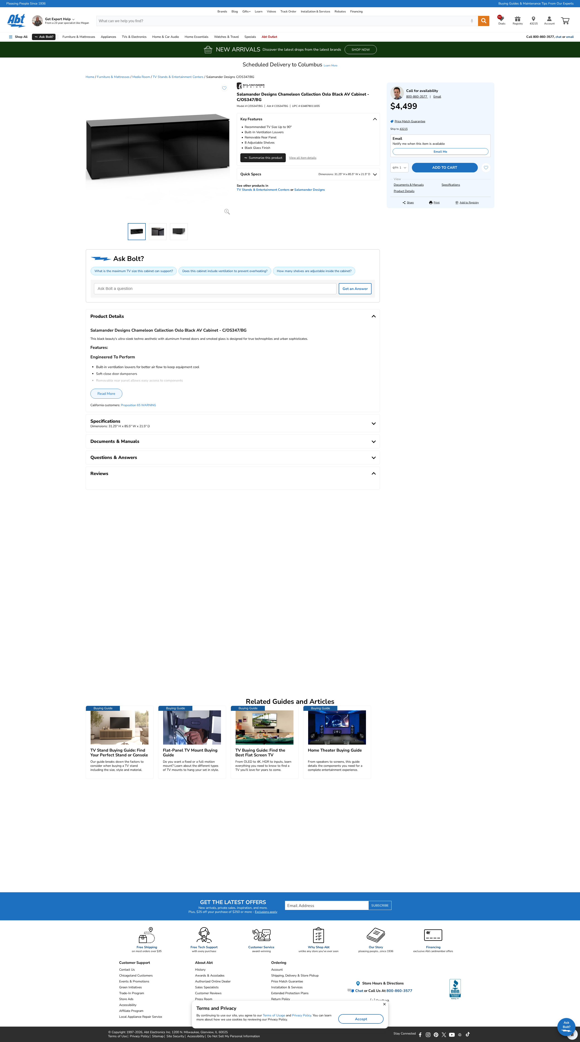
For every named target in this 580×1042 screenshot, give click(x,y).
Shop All (21, 37)
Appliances (108, 37)
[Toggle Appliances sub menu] (118, 37)
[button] (290, 65)
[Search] (483, 21)
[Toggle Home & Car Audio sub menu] (181, 37)
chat (558, 37)
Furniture (79, 37)
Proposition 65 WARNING (138, 405)
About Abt (204, 962)
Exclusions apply (266, 912)
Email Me (440, 152)
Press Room (203, 999)
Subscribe (380, 905)
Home (196, 37)
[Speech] (472, 21)
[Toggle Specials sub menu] (258, 37)
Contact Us (127, 969)
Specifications (451, 185)
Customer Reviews (208, 993)
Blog (235, 12)
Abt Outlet (269, 37)
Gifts (245, 12)
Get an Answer (355, 288)
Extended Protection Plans (290, 993)
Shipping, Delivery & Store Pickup (295, 975)
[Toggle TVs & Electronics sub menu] (148, 37)
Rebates (340, 12)
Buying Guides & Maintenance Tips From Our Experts (536, 4)
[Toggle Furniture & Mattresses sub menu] (97, 37)
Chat (358, 990)
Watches (226, 37)
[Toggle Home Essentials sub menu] (210, 37)
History (200, 969)
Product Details (404, 191)
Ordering (278, 962)
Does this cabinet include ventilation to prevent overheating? (224, 271)
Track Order (288, 12)
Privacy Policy (301, 1015)
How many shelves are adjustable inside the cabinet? (314, 271)
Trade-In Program (131, 993)
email (570, 37)
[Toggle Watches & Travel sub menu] (241, 37)
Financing (356, 12)
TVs (134, 37)
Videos (271, 12)
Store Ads (126, 999)
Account (277, 969)
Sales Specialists (207, 987)
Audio (165, 37)
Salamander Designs (309, 190)
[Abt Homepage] (16, 21)
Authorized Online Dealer (213, 981)
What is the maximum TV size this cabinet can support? (133, 271)
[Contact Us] (397, 98)
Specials (250, 37)
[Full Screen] (227, 212)
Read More (106, 393)
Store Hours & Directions (382, 983)
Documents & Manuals (409, 185)
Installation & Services (315, 12)
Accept (361, 1019)
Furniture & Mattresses (113, 77)
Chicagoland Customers (136, 975)
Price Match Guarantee (287, 981)
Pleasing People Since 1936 (26, 4)
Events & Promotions (134, 981)
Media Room (141, 77)
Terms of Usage (274, 1015)
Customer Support (134, 962)
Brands (222, 12)
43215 (404, 129)
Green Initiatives (130, 987)
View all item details (302, 158)
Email (437, 96)
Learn (258, 12)
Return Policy (280, 999)
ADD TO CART (444, 167)
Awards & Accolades (210, 975)
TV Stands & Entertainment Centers (178, 77)
